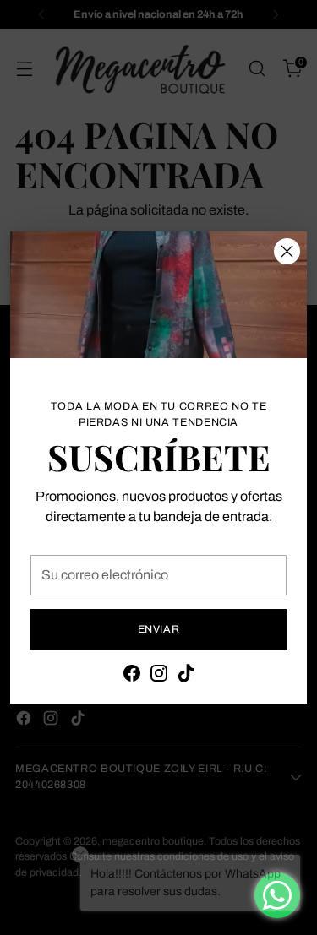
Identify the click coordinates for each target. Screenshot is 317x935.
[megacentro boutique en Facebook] (132, 676)
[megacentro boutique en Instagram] (159, 676)
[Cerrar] (287, 251)
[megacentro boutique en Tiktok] (186, 676)
